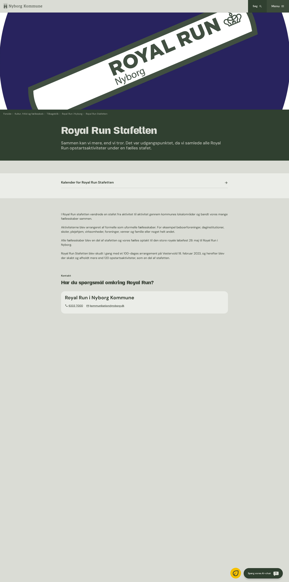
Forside (7, 113)
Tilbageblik (53, 113)
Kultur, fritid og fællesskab (29, 113)
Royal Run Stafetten (96, 113)
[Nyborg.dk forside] (23, 6)
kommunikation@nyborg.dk (107, 305)
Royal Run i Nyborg (72, 113)
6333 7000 (76, 305)
